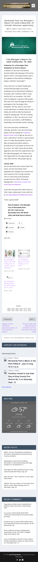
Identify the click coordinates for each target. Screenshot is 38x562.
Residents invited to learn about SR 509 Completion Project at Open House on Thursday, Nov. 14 (19, 541)
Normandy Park (10, 31)
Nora (5, 530)
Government (22, 29)
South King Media (15, 554)
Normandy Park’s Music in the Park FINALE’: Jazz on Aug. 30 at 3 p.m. (22, 363)
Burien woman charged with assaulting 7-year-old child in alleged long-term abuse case (17, 532)
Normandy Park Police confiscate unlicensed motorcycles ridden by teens (18, 515)
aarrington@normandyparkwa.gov (19, 195)
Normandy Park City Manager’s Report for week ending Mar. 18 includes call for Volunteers (9, 263)
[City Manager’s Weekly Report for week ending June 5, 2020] (10, 276)
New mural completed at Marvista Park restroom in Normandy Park (17, 506)
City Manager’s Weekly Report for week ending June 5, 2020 (9, 284)
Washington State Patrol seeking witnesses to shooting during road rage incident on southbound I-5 (18, 463)
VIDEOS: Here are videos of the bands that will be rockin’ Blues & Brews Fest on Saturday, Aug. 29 (19, 485)
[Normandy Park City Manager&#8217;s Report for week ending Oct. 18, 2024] (24, 253)
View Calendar (6, 387)
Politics (18, 31)
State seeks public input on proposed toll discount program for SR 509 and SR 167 (19, 523)
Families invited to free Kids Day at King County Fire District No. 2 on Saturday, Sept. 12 (21, 378)
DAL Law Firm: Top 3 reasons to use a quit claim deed (19, 477)
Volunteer (25, 31)
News (29, 29)
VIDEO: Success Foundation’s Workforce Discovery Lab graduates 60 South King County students (18, 454)
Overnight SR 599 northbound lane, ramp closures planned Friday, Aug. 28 (18, 470)
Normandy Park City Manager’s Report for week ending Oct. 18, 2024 (23, 262)
